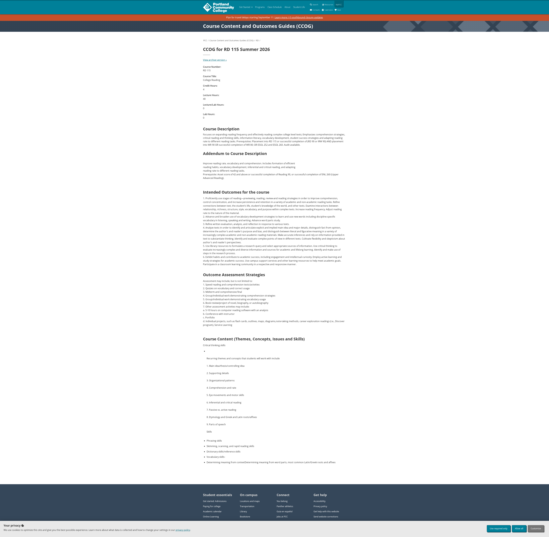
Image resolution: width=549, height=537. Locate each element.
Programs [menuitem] (260, 7)
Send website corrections (326, 516)
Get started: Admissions (214, 501)
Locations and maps (250, 501)
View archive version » (215, 60)
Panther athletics (285, 506)
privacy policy (183, 530)
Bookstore (245, 516)
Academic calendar (212, 511)
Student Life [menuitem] (299, 7)
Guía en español (285, 511)
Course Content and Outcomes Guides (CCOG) (258, 26)
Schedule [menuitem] (274, 7)
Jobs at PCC (282, 516)
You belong (282, 501)
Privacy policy (320, 506)
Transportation (247, 506)
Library (243, 511)
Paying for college (211, 506)
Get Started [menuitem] (244, 7)
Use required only (498, 528)
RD (257, 40)
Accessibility (320, 501)
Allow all (519, 528)
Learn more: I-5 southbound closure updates (299, 17)
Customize (536, 528)
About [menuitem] (287, 7)
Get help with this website (326, 511)
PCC (205, 40)
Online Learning (211, 516)
